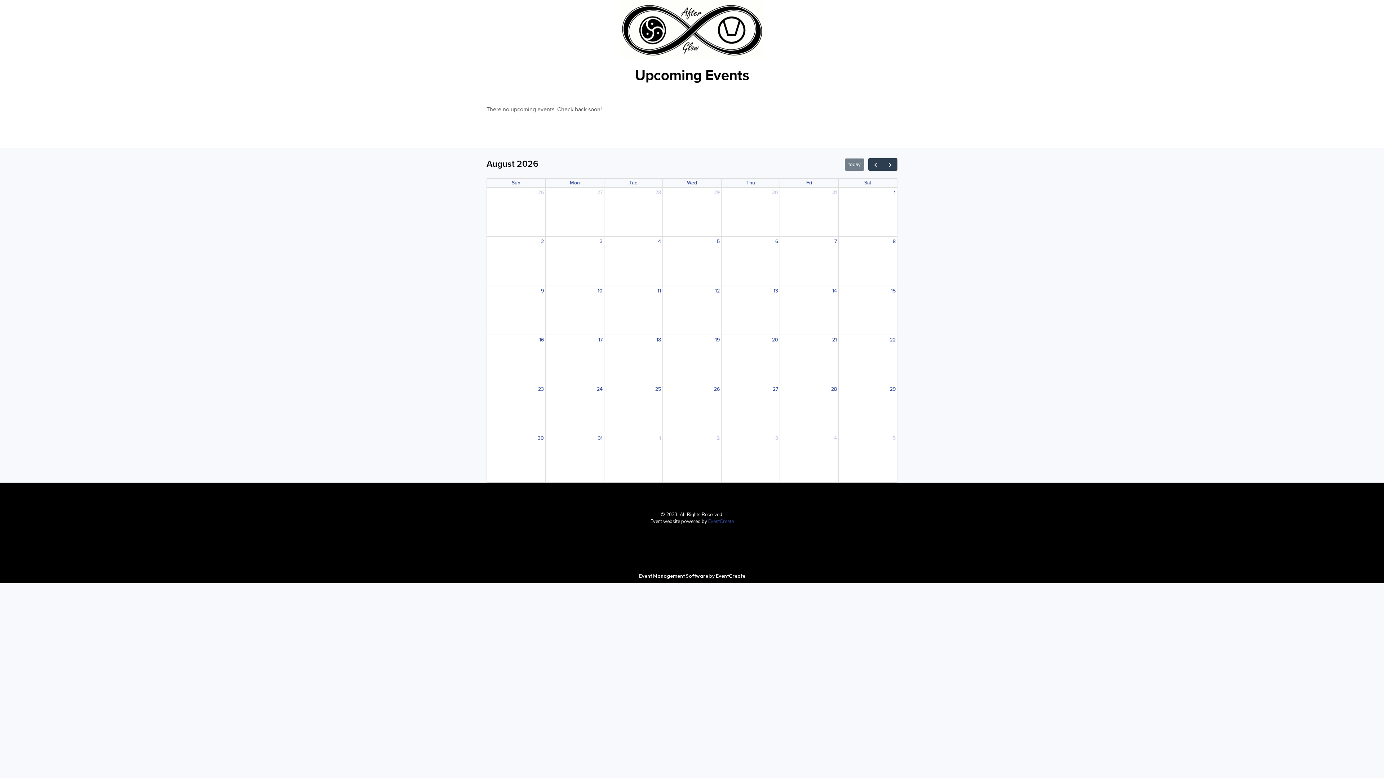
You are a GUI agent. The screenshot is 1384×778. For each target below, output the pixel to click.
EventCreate (721, 521)
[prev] (875, 164)
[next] (890, 164)
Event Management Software (674, 576)
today (854, 164)
